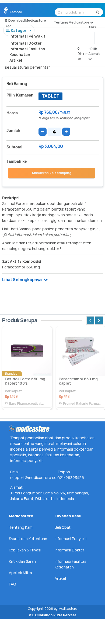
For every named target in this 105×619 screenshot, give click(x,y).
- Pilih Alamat (94, 51)
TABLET (50, 96)
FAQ (92, 27)
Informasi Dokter (25, 43)
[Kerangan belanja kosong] (16, 9)
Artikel (15, 60)
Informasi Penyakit (27, 36)
